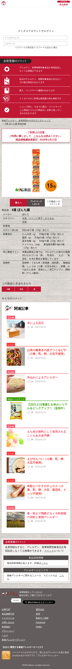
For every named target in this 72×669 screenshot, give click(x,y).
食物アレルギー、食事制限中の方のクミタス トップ (26, 120)
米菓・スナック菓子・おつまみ (38, 218)
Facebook (40, 622)
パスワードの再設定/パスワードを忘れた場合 (36, 47)
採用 (38, 614)
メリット (49, 550)
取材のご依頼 (42, 618)
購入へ (18, 202)
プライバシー (8, 631)
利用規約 (6, 627)
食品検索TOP (8, 614)
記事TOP (6, 609)
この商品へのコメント (53, 202)
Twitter (39, 627)
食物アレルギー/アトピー (13, 640)
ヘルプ (5, 635)
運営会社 (40, 609)
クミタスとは (8, 618)
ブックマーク (36, 202)
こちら (37, 136)
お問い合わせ (8, 622)
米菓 (24, 221)
